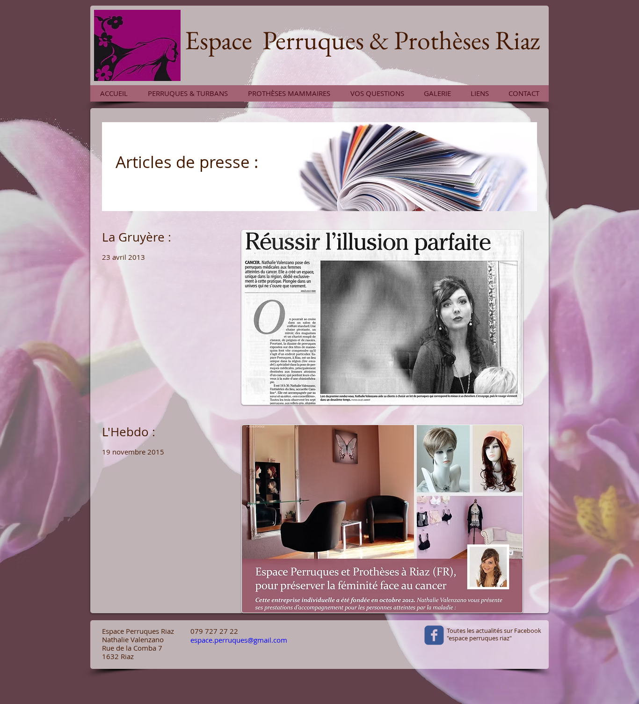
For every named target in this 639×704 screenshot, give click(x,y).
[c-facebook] (434, 635)
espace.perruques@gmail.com (238, 640)
